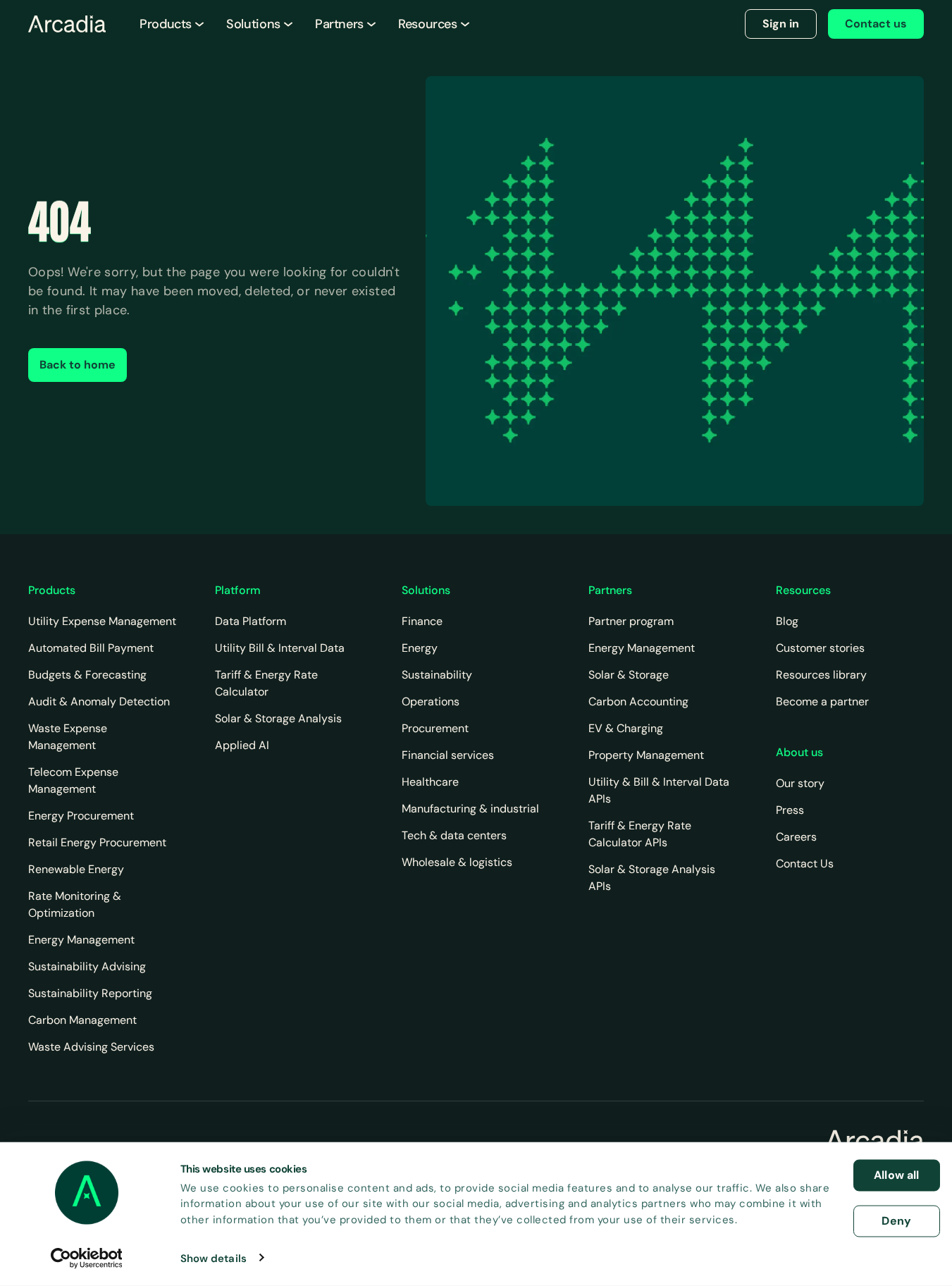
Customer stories (820, 648)
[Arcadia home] (874, 1141)
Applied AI (242, 745)
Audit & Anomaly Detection (99, 701)
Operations (430, 701)
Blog (787, 621)
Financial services (448, 755)
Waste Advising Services (91, 1046)
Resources (427, 24)
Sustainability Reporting (90, 993)
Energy (420, 648)
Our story (800, 783)
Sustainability (437, 674)
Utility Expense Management (102, 621)
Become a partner (822, 701)
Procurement (435, 728)
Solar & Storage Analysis (278, 718)
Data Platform (250, 621)
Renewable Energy (76, 869)
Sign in (780, 23)
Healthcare (430, 781)
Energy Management (81, 939)
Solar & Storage (628, 674)
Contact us (876, 23)
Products (166, 24)
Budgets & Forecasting (87, 674)
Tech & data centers (454, 835)
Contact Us (805, 863)
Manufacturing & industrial (470, 808)
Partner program (631, 621)
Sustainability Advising (87, 966)
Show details (213, 1258)
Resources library (821, 674)
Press (790, 810)
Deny (896, 1220)
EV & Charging (625, 728)
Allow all (896, 1175)
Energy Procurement (81, 815)
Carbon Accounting (638, 701)
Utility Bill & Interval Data (280, 648)
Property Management (646, 755)
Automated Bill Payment (91, 648)
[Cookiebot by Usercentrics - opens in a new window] (86, 1257)
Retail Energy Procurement (97, 842)
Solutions (253, 24)
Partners (339, 24)
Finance (422, 621)
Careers (796, 836)
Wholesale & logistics (457, 862)
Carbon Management (82, 1020)
